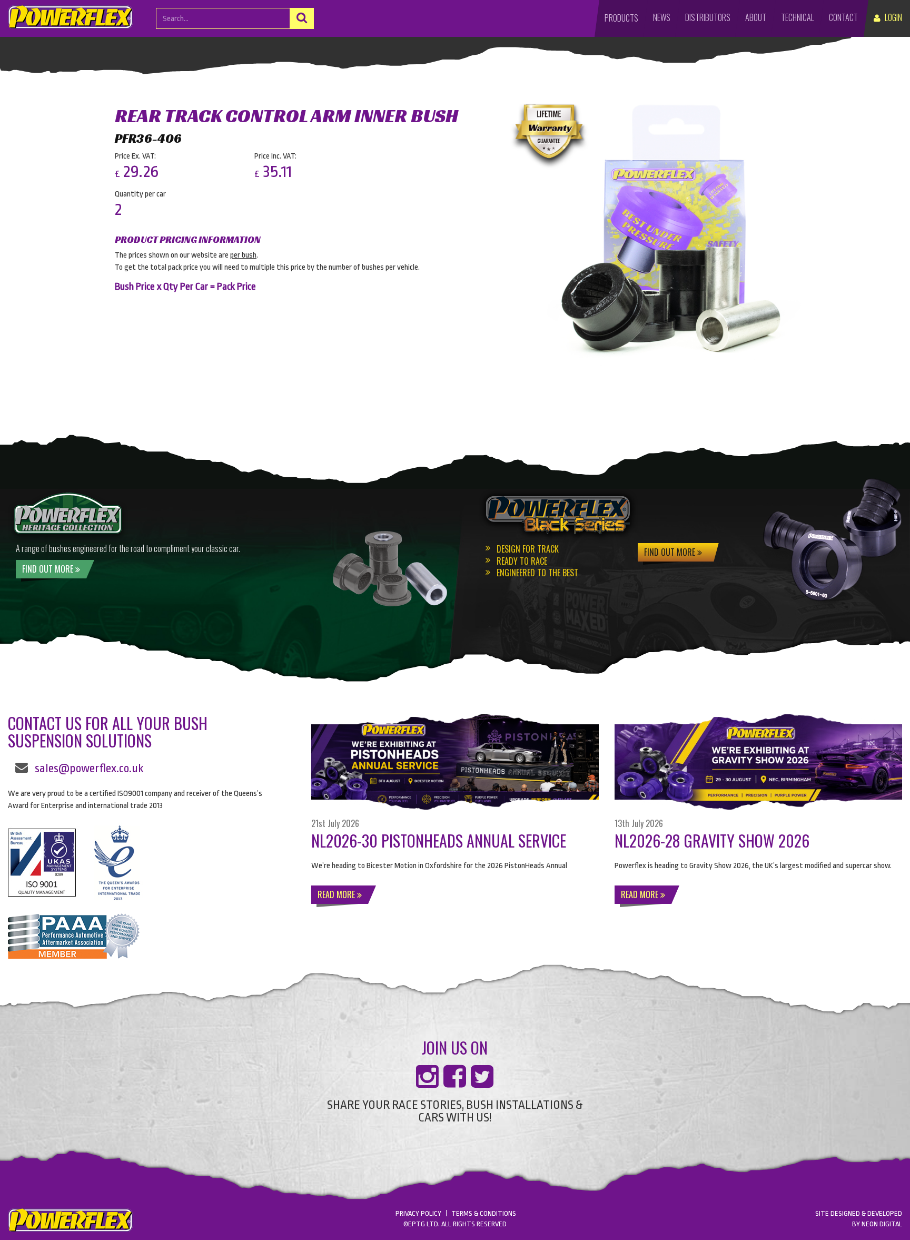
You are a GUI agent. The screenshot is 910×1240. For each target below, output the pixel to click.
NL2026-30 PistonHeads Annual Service (438, 840)
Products (621, 18)
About (755, 17)
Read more (337, 894)
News (661, 17)
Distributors (707, 17)
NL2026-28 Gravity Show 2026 (712, 840)
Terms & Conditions (483, 1213)
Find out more (48, 569)
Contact (843, 17)
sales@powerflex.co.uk (89, 768)
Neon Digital (882, 1224)
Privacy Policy (418, 1213)
